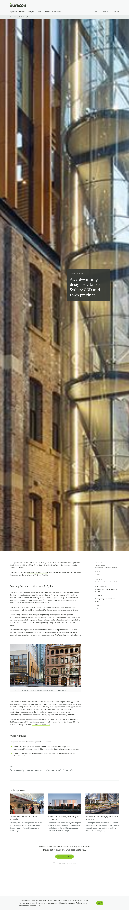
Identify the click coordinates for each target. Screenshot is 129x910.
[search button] (96, 11)
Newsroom (56, 11)
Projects (22, 11)
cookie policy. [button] (36, 906)
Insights (31, 11)
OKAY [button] (100, 903)
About (39, 11)
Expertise (13, 11)
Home (11, 17)
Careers (47, 11)
